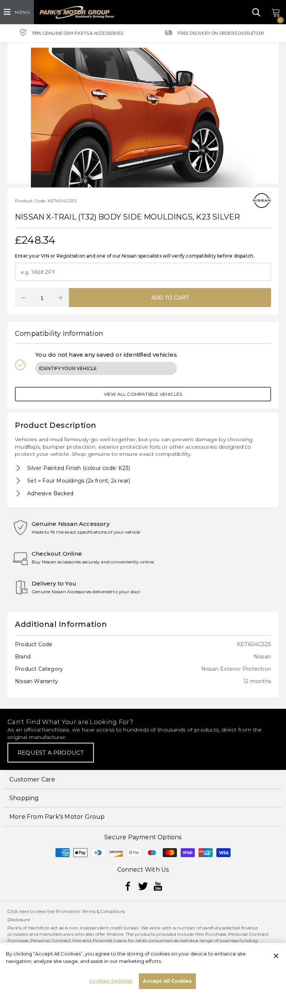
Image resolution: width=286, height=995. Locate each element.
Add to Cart (170, 297)
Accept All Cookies (167, 981)
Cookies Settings (111, 981)
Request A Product (51, 752)
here (24, 911)
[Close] (276, 956)
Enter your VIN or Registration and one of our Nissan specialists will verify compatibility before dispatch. (134, 256)
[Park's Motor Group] (76, 12)
